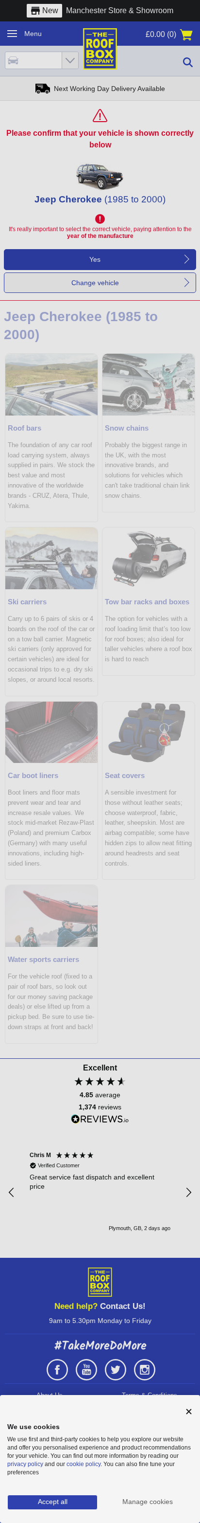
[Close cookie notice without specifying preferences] (189, 1411)
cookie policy (83, 1464)
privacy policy (25, 1464)
